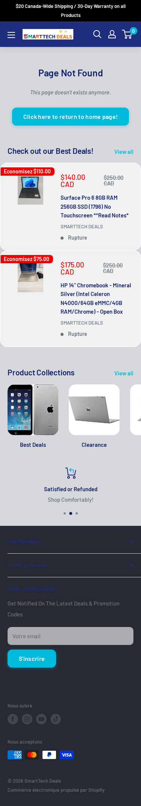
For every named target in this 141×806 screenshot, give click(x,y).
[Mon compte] (112, 34)
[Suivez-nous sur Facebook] (13, 719)
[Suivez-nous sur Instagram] (27, 719)
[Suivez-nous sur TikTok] (55, 719)
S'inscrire (32, 658)
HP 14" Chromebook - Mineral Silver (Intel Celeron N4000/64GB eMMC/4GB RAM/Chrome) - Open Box (96, 298)
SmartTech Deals (82, 226)
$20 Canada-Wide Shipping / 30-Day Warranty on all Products (71, 10)
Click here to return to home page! (70, 116)
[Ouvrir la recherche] (97, 34)
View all (123, 151)
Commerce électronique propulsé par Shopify (56, 790)
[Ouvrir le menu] (11, 35)
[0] (127, 34)
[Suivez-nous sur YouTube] (41, 719)
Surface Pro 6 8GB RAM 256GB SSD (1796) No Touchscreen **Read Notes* (95, 206)
